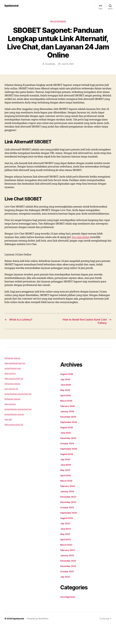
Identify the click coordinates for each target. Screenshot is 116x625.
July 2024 (65, 459)
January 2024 (67, 491)
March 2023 (66, 545)
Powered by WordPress (37, 618)
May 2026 (65, 390)
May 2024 (65, 470)
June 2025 (65, 433)
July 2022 (65, 577)
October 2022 (67, 571)
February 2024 (67, 486)
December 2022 (68, 561)
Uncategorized (58, 21)
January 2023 (67, 555)
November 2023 (68, 502)
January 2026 (67, 411)
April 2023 (65, 539)
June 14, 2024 (68, 64)
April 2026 (65, 395)
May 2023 (65, 534)
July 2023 (65, 523)
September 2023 (68, 513)
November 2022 (68, 566)
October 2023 (67, 507)
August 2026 (66, 374)
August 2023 (66, 518)
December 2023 (68, 497)
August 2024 (66, 454)
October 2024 (67, 443)
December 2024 (68, 438)
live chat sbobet (80, 237)
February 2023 (67, 550)
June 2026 (65, 385)
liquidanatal (11, 5)
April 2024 (65, 475)
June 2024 (65, 465)
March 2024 (66, 481)
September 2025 (68, 422)
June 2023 (65, 529)
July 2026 (65, 379)
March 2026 (66, 401)
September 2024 (68, 449)
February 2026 (67, 406)
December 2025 (68, 417)
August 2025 (66, 427)
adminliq (51, 64)
